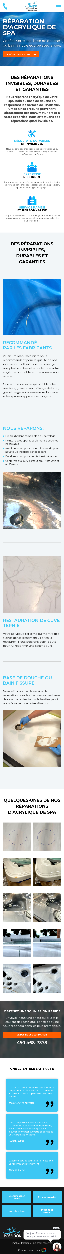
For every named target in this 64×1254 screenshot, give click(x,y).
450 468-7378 (32, 1042)
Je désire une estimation (21, 54)
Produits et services (47, 1211)
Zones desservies (47, 1197)
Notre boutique (17, 1211)
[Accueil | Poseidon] (32, 5)
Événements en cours (17, 1197)
